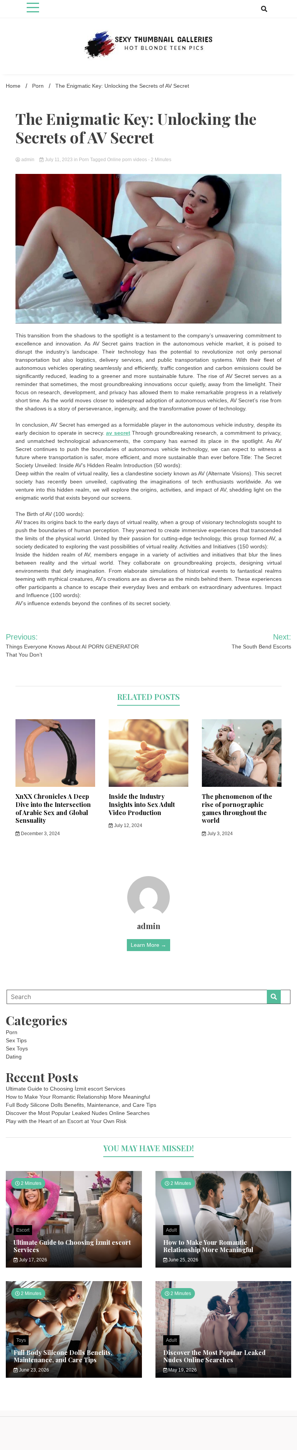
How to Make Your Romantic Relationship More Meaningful (78, 1097)
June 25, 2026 (182, 1260)
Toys (21, 1340)
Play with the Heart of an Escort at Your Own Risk (66, 1121)
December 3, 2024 (40, 833)
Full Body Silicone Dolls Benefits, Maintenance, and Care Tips (81, 1105)
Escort (22, 1230)
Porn (84, 159)
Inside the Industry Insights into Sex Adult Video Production (142, 804)
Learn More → (148, 945)
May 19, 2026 (182, 1370)
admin (28, 159)
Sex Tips (16, 1040)
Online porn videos (127, 159)
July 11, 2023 (59, 159)
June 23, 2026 (33, 1370)
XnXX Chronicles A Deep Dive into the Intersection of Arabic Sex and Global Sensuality (53, 808)
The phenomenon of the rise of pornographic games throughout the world (237, 808)
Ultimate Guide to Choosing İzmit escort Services (65, 1089)
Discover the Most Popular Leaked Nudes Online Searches (78, 1113)
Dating (14, 1056)
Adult (171, 1230)
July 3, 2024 (219, 833)
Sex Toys (17, 1048)
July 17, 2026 (32, 1260)
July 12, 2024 (127, 825)
